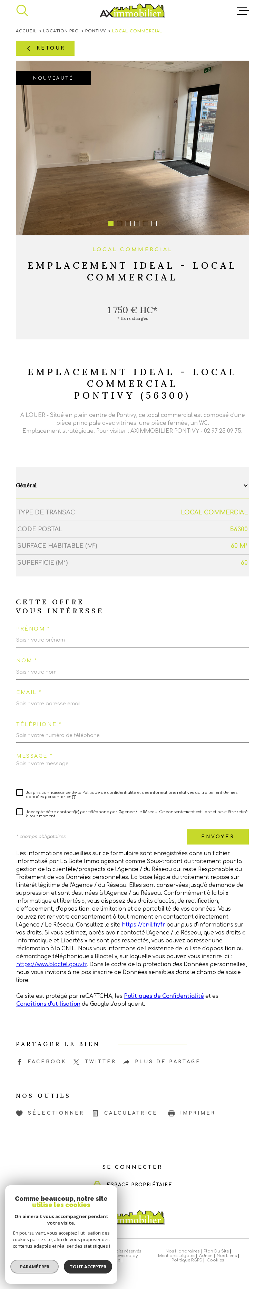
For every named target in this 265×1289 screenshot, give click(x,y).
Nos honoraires (182, 1251)
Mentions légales (176, 1256)
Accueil (26, 31)
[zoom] (132, 148)
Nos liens (227, 1256)
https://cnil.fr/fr (143, 925)
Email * (29, 692)
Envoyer (218, 836)
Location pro (61, 31)
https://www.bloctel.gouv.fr (51, 965)
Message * (34, 756)
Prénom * (33, 628)
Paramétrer (34, 1267)
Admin (206, 1256)
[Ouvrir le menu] (243, 11)
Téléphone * (38, 724)
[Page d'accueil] (132, 10)
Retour (51, 47)
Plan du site (216, 1251)
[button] (111, 223)
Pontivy (95, 31)
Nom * (26, 660)
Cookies (215, 1260)
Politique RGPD (187, 1260)
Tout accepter (88, 1267)
